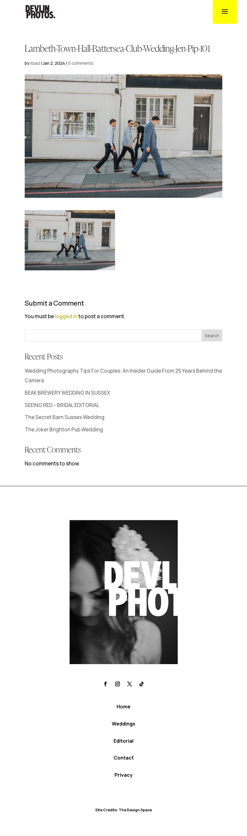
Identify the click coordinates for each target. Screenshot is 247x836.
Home (123, 706)
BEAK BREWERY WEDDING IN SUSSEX (67, 392)
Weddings (123, 723)
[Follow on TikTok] (141, 684)
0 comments (80, 63)
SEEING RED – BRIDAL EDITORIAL (62, 405)
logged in (66, 316)
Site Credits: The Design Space (123, 810)
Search (212, 335)
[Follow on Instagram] (117, 684)
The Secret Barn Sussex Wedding (65, 417)
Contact (124, 757)
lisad (35, 63)
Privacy (123, 775)
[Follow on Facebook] (105, 684)
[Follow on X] (129, 684)
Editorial (123, 741)
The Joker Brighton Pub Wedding (64, 429)
